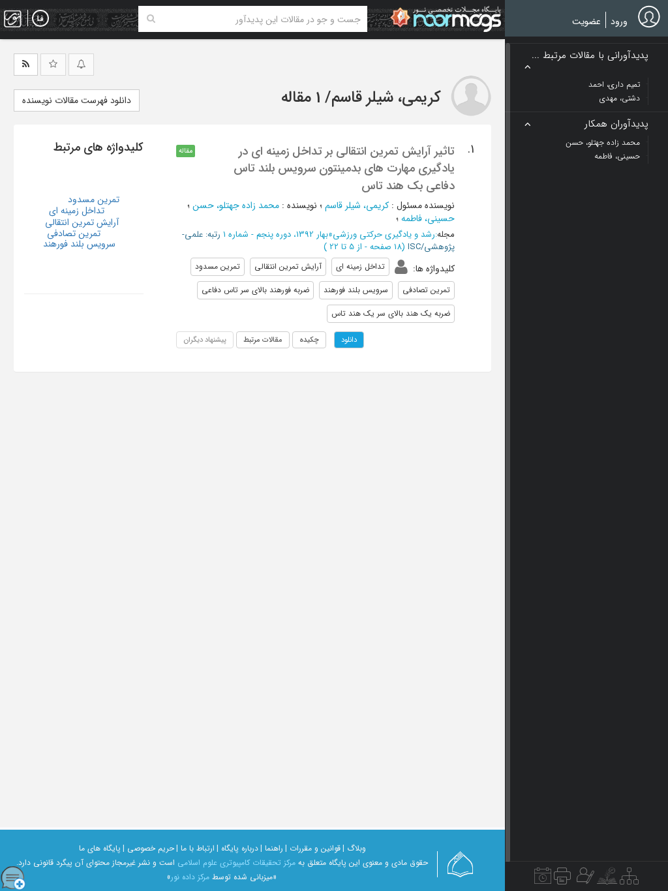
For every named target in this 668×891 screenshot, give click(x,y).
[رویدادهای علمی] (542, 879)
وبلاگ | (354, 848)
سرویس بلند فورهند (79, 244)
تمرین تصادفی (73, 233)
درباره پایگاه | (237, 848)
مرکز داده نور (190, 877)
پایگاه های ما (100, 848)
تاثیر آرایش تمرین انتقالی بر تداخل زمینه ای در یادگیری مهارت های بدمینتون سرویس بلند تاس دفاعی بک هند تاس (344, 168)
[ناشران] (562, 879)
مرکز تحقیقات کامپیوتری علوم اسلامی (236, 862)
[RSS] (26, 64)
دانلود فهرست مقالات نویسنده (76, 100)
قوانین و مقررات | (313, 848)
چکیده (309, 340)
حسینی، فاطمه (428, 218)
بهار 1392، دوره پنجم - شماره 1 (275, 234)
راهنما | (271, 848)
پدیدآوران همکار (616, 124)
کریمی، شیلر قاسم (357, 205)
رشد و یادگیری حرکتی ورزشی (384, 234)
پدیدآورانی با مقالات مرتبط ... (590, 55)
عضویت (586, 21)
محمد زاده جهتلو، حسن (235, 205)
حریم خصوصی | (148, 848)
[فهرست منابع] (629, 879)
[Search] (151, 19)
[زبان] (40, 19)
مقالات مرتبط (262, 340)
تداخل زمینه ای (76, 211)
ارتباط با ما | (195, 848)
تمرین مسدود (93, 199)
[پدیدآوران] (583, 879)
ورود (619, 21)
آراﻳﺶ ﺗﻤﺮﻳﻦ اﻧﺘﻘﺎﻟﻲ (82, 222)
